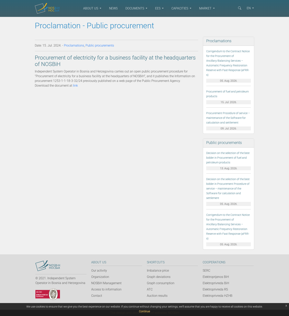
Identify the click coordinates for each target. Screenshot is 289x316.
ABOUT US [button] (91, 8)
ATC (150, 289)
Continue (144, 311)
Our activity (99, 270)
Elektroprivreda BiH (216, 283)
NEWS (113, 8)
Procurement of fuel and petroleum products (227, 94)
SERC (206, 270)
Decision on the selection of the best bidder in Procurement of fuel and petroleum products (228, 157)
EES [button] (158, 8)
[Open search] (240, 8)
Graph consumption (160, 283)
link (75, 85)
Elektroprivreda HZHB (217, 296)
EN (249, 8)
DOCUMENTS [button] (135, 8)
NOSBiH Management (106, 283)
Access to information (106, 289)
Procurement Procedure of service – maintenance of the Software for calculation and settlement (228, 118)
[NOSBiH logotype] (47, 265)
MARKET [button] (205, 8)
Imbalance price (158, 270)
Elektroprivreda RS (215, 289)
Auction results (157, 296)
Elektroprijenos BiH (216, 277)
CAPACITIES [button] (180, 8)
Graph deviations (158, 277)
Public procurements (100, 45)
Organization (100, 277)
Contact (96, 296)
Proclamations (74, 45)
